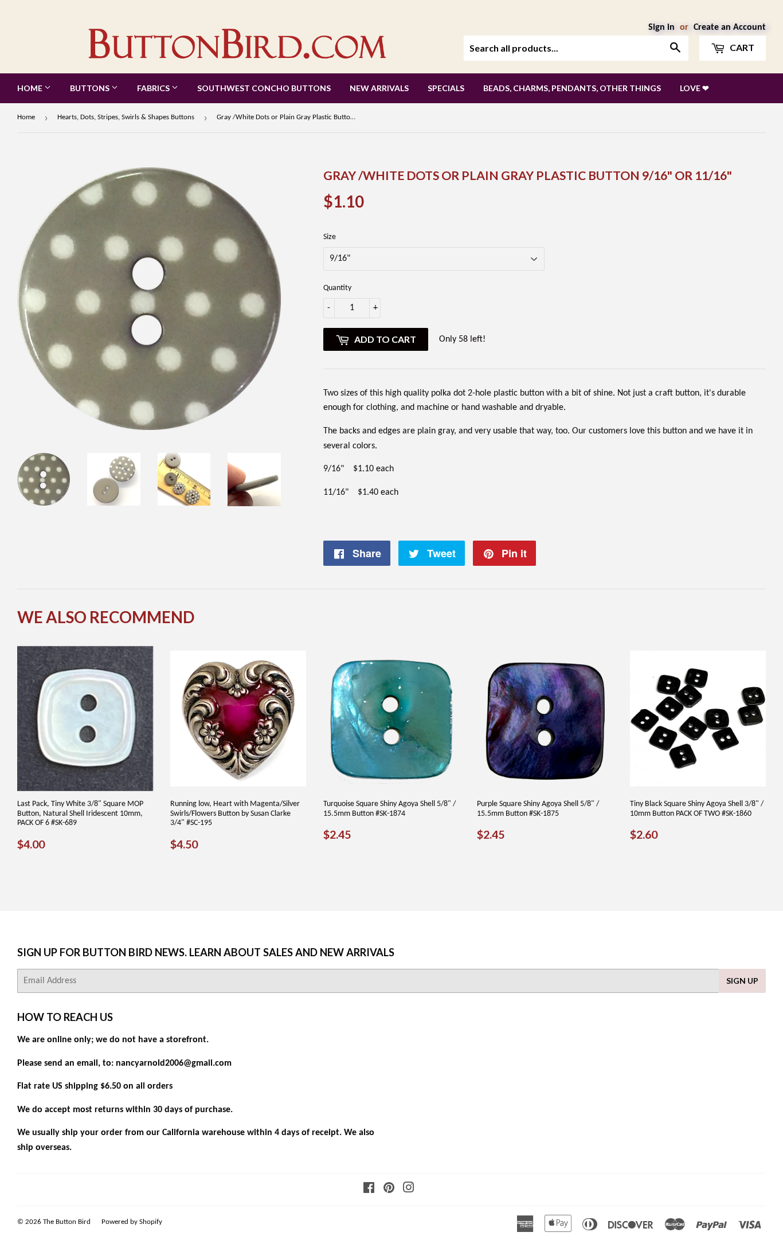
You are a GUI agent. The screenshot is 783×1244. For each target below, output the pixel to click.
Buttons (90, 88)
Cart (741, 47)
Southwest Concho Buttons (264, 88)
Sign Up (742, 980)
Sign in (661, 27)
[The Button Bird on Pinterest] (389, 1189)
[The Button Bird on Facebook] (369, 1189)
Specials (446, 88)
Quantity (337, 288)
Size (329, 237)
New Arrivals (379, 88)
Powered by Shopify (131, 1222)
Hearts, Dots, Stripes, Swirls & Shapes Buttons (125, 117)
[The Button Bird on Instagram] (408, 1189)
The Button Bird (67, 1222)
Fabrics (154, 88)
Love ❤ (694, 88)
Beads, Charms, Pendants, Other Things (572, 88)
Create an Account (730, 27)
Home (30, 88)
